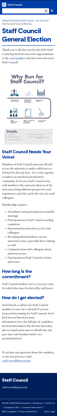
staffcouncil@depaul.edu (16, 361)
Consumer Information (32, 407)
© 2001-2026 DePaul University (16, 403)
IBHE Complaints (9, 411)
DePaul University (4, 5)
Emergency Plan (12, 407)
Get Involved (42, 21)
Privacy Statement (28, 411)
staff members (17, 58)
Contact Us (50, 403)
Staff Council (15, 4)
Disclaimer (37, 403)
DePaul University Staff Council (17, 21)
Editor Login (49, 411)
